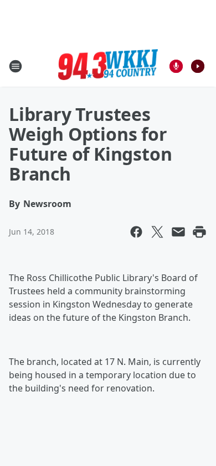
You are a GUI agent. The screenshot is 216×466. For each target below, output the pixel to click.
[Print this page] (199, 232)
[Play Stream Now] (197, 66)
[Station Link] (108, 66)
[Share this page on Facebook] (136, 232)
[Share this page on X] (157, 232)
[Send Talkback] (176, 66)
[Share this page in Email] (178, 232)
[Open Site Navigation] (15, 66)
